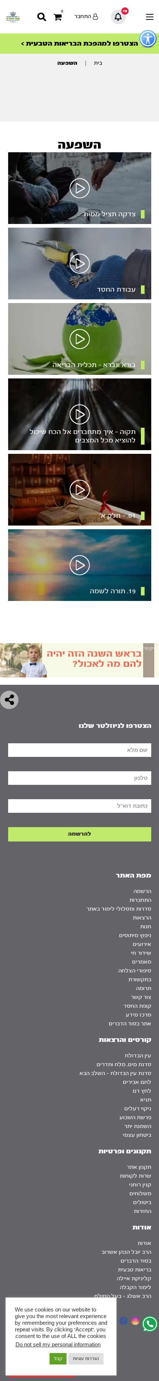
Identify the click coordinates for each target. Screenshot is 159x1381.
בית (98, 63)
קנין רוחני (140, 1185)
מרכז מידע (138, 1015)
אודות (144, 1243)
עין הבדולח (138, 1056)
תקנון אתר (139, 1167)
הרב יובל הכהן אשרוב (126, 1252)
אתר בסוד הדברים (130, 1024)
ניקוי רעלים (137, 1109)
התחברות (140, 900)
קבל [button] (58, 1358)
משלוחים (140, 1193)
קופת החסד (137, 1006)
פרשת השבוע (135, 1117)
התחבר (82, 16)
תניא (145, 1100)
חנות (145, 926)
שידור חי (141, 953)
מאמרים (141, 962)
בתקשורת (139, 979)
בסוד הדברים (136, 1261)
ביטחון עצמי (137, 1135)
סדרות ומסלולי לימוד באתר (119, 909)
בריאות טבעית (134, 1270)
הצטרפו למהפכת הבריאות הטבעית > (79, 43)
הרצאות (142, 918)
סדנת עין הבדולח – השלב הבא (115, 1073)
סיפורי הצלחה (134, 971)
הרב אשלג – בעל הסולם (122, 1296)
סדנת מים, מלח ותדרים (124, 1064)
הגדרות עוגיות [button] (86, 1358)
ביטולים (142, 1202)
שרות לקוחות (135, 1176)
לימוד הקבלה (135, 1287)
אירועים (142, 944)
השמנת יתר (137, 1126)
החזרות (142, 1211)
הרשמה (142, 891)
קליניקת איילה (134, 1278)
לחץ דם (142, 1091)
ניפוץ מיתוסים (135, 935)
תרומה (143, 988)
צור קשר (141, 997)
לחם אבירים (137, 1082)
